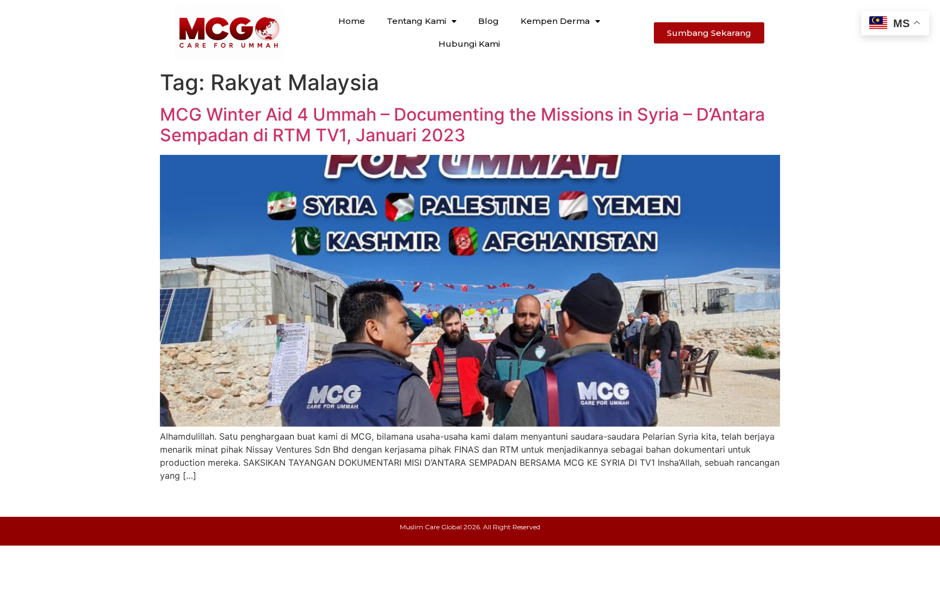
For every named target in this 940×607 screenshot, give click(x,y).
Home (351, 21)
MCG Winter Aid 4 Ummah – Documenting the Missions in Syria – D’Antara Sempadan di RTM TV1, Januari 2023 (462, 125)
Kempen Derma (555, 21)
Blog (488, 21)
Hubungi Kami (469, 44)
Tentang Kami (416, 21)
